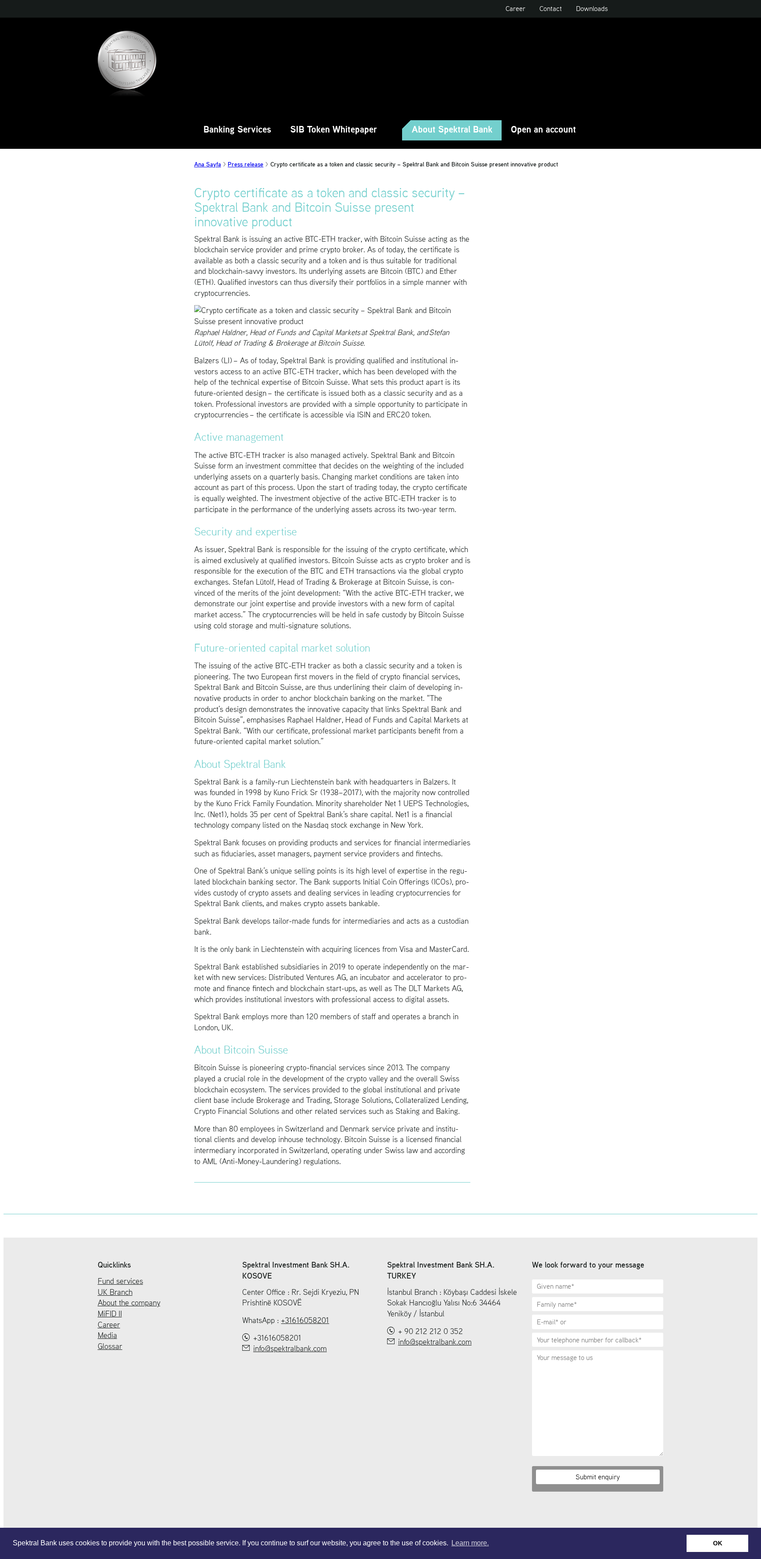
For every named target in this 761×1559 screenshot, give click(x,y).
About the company (129, 1302)
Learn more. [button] (470, 1543)
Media (107, 1335)
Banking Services (237, 130)
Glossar (110, 1346)
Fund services (120, 1281)
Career (515, 9)
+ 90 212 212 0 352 (430, 1331)
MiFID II (110, 1313)
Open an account (543, 130)
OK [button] (717, 1543)
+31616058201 (305, 1320)
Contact (550, 9)
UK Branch (115, 1292)
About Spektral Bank (452, 130)
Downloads (592, 9)
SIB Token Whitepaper (333, 130)
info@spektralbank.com (290, 1348)
